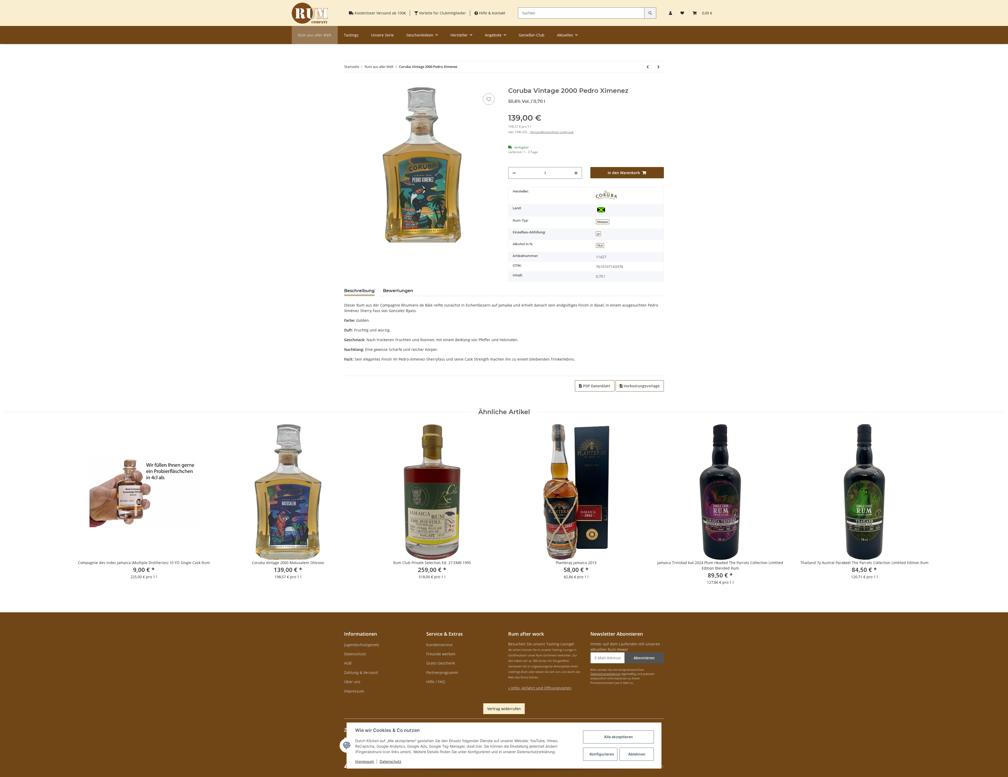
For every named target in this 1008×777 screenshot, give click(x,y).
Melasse (602, 222)
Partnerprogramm (442, 672)
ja (598, 233)
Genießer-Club (531, 35)
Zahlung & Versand (361, 672)
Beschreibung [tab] (359, 290)
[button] (670, 13)
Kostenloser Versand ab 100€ (380, 12)
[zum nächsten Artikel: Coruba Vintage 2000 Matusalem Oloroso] (658, 66)
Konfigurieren (602, 754)
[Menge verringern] (514, 173)
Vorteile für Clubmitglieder (442, 12)
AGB (347, 663)
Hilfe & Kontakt (491, 12)
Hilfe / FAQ (435, 681)
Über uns (352, 681)
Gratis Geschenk (440, 663)
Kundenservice (439, 644)
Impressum (354, 691)
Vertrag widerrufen (504, 708)
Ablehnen (636, 754)
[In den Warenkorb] (348, 84)
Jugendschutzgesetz (361, 644)
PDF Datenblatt (596, 385)
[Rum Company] (310, 13)
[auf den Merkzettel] (489, 99)
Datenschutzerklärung (605, 674)
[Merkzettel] (682, 13)
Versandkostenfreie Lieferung (552, 132)
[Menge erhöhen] (576, 173)
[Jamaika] (601, 209)
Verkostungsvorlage (641, 385)
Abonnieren (644, 657)
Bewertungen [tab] (398, 290)
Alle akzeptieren (618, 737)
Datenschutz (355, 653)
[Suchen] (650, 13)
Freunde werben (440, 653)
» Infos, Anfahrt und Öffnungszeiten (539, 687)
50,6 (600, 245)
